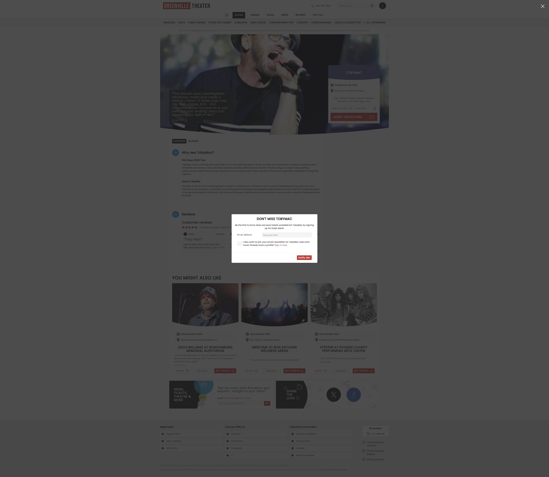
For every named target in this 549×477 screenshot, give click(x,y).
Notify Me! (304, 257)
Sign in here (281, 245)
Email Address (244, 234)
